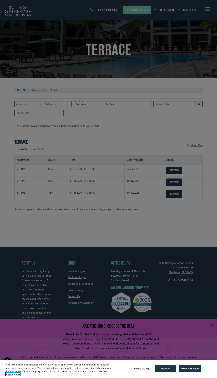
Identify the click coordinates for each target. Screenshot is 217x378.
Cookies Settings (141, 368)
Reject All (165, 368)
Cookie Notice (13, 374)
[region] (108, 369)
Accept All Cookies (190, 368)
